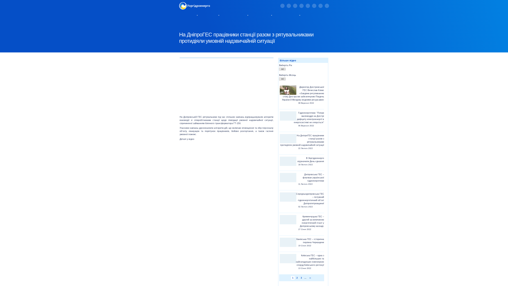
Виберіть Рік (285, 65)
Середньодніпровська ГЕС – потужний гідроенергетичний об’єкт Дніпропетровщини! (310, 199)
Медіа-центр (262, 15)
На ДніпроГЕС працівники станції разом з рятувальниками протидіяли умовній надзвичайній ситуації (302, 140)
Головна (182, 24)
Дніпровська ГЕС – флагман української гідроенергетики (313, 177)
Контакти (313, 15)
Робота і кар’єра (289, 15)
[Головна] (194, 4)
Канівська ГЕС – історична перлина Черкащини (310, 240)
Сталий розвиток (236, 15)
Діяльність (211, 15)
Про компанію (187, 15)
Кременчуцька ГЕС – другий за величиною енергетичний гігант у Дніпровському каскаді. (312, 221)
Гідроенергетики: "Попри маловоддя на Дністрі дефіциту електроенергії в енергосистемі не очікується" (309, 118)
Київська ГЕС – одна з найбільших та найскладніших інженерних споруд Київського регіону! (310, 260)
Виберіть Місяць (287, 75)
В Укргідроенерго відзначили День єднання (311, 159)
